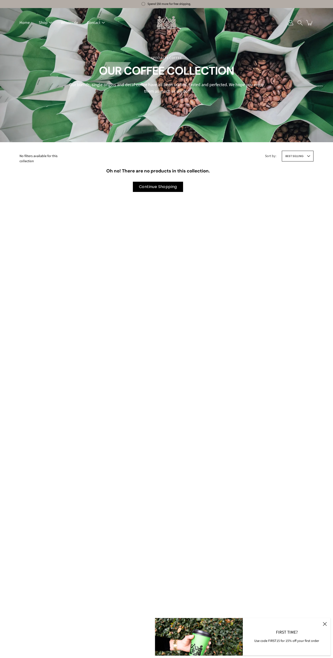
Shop (43, 23)
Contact (93, 23)
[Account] (290, 23)
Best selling (294, 156)
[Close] (325, 624)
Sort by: (270, 156)
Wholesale (69, 23)
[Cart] (309, 23)
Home (25, 23)
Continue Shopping (158, 186)
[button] (300, 23)
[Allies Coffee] (166, 22)
